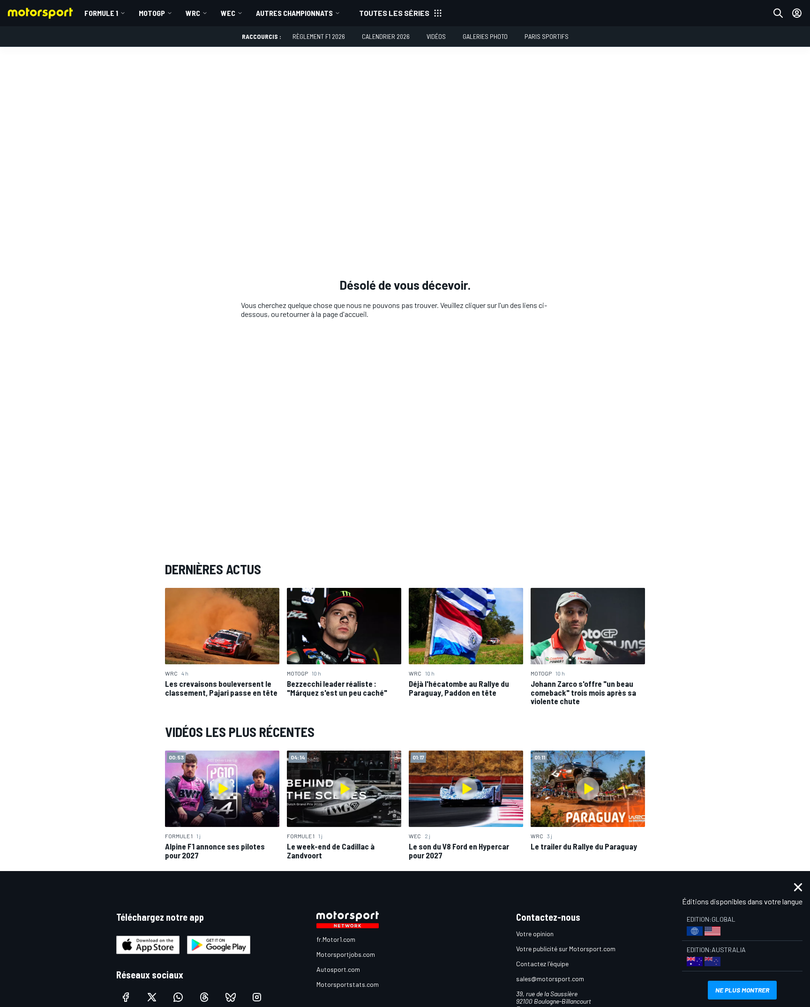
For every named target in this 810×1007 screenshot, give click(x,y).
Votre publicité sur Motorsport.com (565, 949)
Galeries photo (485, 36)
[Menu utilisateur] (797, 13)
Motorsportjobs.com (345, 954)
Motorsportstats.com (347, 984)
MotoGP (152, 12)
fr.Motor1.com (335, 939)
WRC (193, 12)
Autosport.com (338, 969)
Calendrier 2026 (386, 36)
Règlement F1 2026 (318, 36)
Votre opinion (535, 934)
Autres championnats (294, 12)
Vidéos (436, 36)
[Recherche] (778, 13)
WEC (228, 12)
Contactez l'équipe (542, 964)
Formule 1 (101, 12)
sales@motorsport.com (550, 979)
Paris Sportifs (547, 36)
